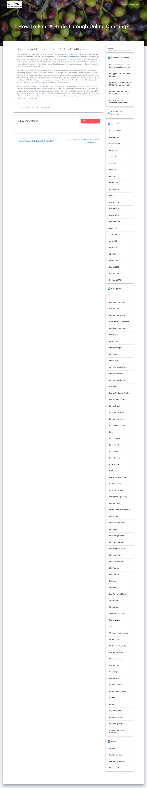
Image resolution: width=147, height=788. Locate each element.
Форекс (112, 704)
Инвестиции (113, 672)
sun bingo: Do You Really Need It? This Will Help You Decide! (120, 84)
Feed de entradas (115, 755)
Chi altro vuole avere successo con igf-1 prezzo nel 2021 (120, 93)
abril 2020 (112, 254)
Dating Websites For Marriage (119, 393)
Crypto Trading (114, 361)
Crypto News (113, 354)
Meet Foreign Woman (116, 542)
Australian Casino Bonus (117, 302)
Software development (117, 613)
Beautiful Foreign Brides (117, 315)
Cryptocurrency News (116, 374)
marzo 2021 (113, 183)
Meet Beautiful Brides (117, 523)
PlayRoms (112, 581)
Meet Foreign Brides (116, 536)
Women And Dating (116, 652)
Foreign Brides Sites (116, 412)
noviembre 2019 (115, 280)
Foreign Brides (114, 406)
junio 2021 (113, 163)
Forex (111, 432)
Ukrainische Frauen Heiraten (119, 633)
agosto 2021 (113, 150)
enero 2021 (113, 196)
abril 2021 (112, 176)
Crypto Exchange (115, 348)
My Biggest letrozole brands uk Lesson (119, 75)
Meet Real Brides (115, 555)
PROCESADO (135, 4)
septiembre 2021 (115, 144)
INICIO (124, 4)
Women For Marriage (116, 659)
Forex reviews (114, 458)
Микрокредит (114, 678)
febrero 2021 (114, 189)
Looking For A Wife (116, 490)
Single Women (114, 607)
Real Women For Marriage (118, 594)
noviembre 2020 (115, 209)
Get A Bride (113, 471)
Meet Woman (114, 568)
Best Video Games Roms (118, 328)
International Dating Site (117, 477)
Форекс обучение (116, 717)
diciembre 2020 (114, 202)
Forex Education (114, 438)
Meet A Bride (113, 516)
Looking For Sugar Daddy (118, 497)
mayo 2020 (113, 248)
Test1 (111, 626)
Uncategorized (45, 107)
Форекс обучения (115, 724)
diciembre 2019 (114, 273)
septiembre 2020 (115, 222)
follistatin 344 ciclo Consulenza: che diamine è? (119, 101)
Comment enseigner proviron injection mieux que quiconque (120, 66)
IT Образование (115, 484)
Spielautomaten (114, 620)
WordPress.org (114, 768)
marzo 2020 (113, 261)
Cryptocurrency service (117, 380)
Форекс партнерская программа (117, 731)
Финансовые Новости (117, 691)
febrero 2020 (114, 267)
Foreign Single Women (117, 425)
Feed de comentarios (117, 761)
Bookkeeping (113, 335)
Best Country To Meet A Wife (119, 322)
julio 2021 (113, 157)
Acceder (112, 748)
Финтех (112, 698)
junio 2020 (113, 241)
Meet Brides (113, 529)
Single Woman (114, 600)
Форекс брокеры (115, 711)
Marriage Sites (114, 503)
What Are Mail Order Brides (118, 646)
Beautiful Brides (114, 309)
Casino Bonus (114, 341)
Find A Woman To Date (117, 400)
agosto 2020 (113, 228)
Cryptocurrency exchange (118, 367)
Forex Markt (113, 451)
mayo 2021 (113, 170)
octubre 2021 (114, 137)
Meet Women (114, 575)
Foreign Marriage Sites (117, 419)
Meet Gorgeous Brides (117, 549)
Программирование (116, 685)
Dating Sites (113, 387)
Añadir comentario (90, 121)
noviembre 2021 (115, 131)
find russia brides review (72, 57)
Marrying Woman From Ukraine (120, 510)
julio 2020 (113, 235)
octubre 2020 (114, 215)
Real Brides (113, 588)
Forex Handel (114, 445)
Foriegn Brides (114, 464)
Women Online (114, 665)
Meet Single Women (116, 562)
